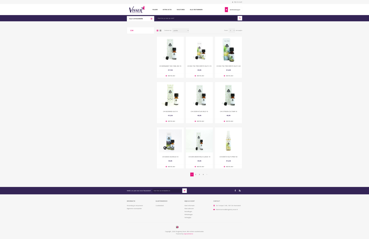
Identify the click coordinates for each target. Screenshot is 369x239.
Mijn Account (238, 2)
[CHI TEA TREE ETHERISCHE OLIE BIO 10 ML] (199, 50)
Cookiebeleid (160, 205)
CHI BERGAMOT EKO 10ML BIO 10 (170, 66)
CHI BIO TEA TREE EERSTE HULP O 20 (228, 66)
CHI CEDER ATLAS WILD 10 (199, 111)
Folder (155, 9)
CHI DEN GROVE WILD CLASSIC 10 (199, 157)
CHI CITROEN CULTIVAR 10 (228, 111)
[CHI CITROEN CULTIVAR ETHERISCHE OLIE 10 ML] (228, 95)
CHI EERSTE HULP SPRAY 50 (228, 157)
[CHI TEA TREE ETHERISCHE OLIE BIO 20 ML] (228, 50)
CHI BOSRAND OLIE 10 (170, 111)
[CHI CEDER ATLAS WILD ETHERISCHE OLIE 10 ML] (199, 95)
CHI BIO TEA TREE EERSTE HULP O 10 (199, 66)
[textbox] (196, 18)
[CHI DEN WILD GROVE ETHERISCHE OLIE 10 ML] (199, 141)
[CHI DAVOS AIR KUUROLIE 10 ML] (170, 141)
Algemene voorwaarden (134, 208)
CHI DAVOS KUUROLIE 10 (170, 157)
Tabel (157, 30)
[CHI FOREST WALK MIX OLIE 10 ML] (170, 95)
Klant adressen (189, 208)
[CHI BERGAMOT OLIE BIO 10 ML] (170, 50)
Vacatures (181, 9)
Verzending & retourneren (135, 205)
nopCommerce (188, 234)
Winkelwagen (188, 214)
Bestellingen (188, 211)
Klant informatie (189, 205)
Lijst (160, 30)
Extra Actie (167, 9)
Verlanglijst (187, 217)
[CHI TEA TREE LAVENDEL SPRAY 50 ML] (228, 141)
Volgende (207, 174)
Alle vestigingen (196, 9)
